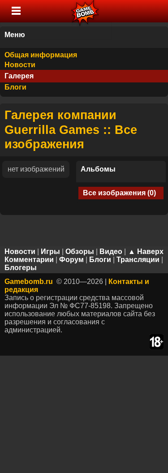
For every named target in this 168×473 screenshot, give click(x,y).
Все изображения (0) (119, 193)
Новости (19, 65)
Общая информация (40, 55)
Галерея (19, 76)
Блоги (15, 87)
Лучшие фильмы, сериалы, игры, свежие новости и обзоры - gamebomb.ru (85, 11)
